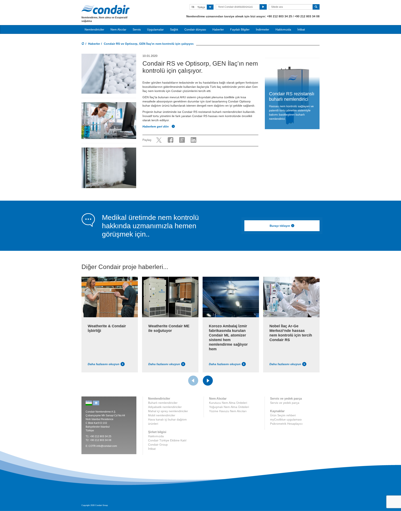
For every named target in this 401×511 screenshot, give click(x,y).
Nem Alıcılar (118, 29)
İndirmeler (262, 29)
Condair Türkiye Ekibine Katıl (167, 440)
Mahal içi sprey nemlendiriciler (168, 411)
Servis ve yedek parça (284, 402)
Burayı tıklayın (280, 225)
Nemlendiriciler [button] (94, 29)
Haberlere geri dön (156, 126)
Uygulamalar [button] (155, 29)
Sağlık (174, 29)
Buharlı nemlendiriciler (163, 402)
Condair (105, 9)
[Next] (207, 381)
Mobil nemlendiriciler (161, 415)
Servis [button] (137, 29)
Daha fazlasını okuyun (103, 364)
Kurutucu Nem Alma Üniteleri (228, 402)
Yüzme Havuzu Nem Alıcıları (228, 411)
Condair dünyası (195, 29)
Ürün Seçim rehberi (283, 415)
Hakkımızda (283, 29)
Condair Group (158, 444)
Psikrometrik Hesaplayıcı (286, 423)
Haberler (218, 29)
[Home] (82, 44)
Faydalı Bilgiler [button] (240, 29)
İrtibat (301, 29)
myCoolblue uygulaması (286, 419)
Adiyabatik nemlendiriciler (165, 407)
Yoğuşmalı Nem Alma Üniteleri (229, 407)
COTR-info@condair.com (103, 446)
